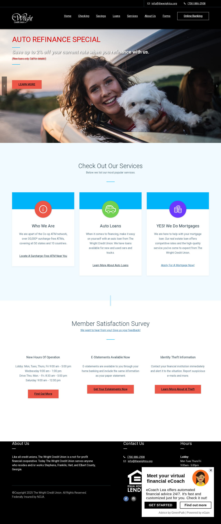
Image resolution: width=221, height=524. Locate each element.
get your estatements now (110, 389)
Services (132, 16)
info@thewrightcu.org (164, 3)
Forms (166, 16)
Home (67, 16)
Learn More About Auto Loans (110, 265)
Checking (83, 16)
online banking (193, 16)
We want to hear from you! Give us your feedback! (110, 330)
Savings (101, 16)
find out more (43, 393)
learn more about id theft (178, 389)
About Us (150, 16)
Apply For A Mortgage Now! (178, 265)
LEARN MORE (26, 84)
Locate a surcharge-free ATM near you (43, 256)
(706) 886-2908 (197, 3)
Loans (116, 16)
